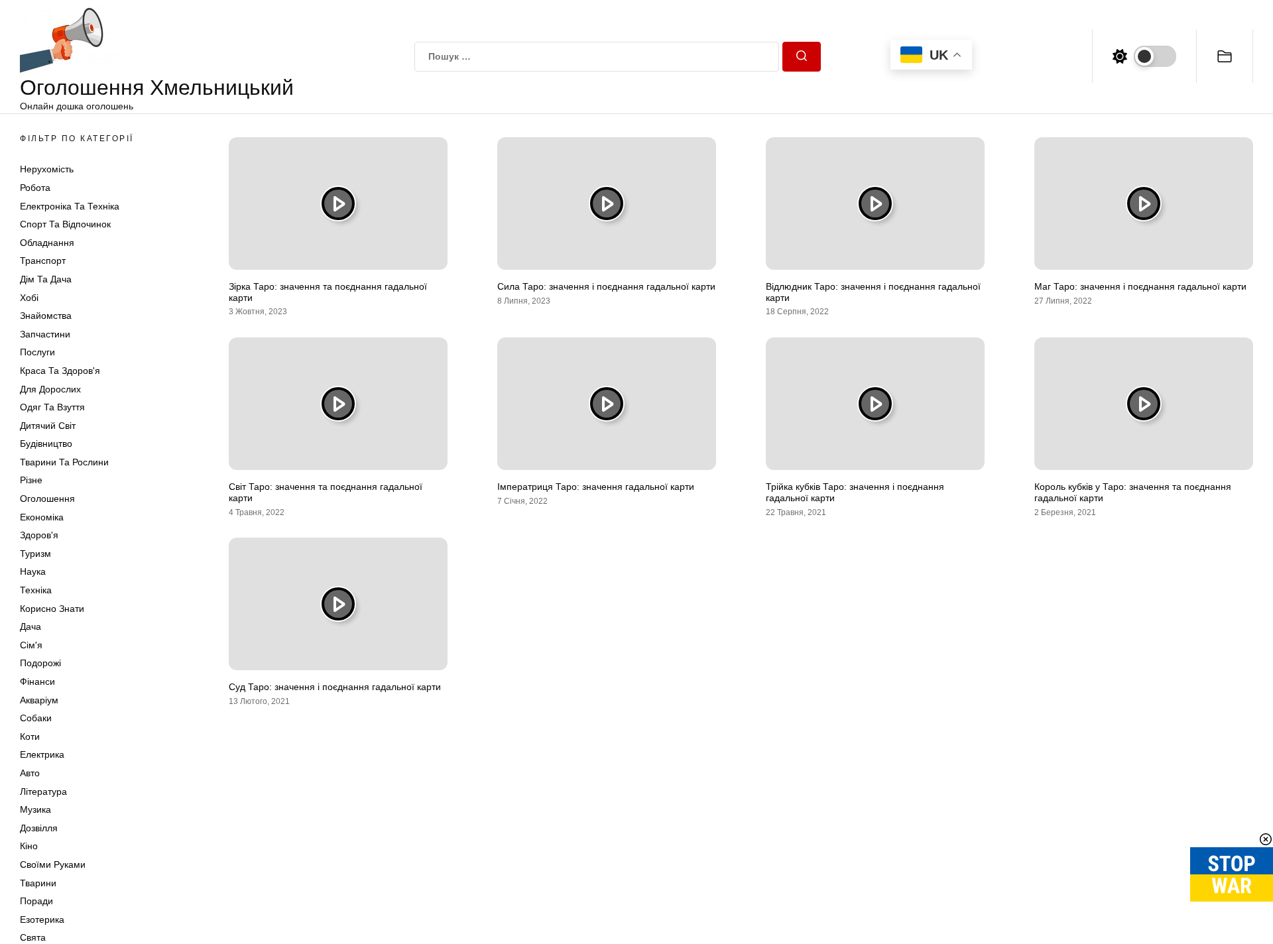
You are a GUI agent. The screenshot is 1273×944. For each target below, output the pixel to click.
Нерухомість (47, 169)
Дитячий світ (48, 425)
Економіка (42, 517)
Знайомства (46, 315)
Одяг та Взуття (52, 407)
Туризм (35, 553)
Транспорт (43, 260)
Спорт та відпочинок (65, 224)
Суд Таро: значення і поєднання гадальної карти (335, 686)
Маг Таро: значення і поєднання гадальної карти (1140, 286)
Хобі (29, 297)
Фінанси (37, 681)
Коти (30, 736)
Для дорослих (50, 389)
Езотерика (42, 919)
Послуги (37, 352)
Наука (33, 571)
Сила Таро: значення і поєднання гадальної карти (606, 286)
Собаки (36, 718)
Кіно (29, 846)
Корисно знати (52, 608)
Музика (35, 809)
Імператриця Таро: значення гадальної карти (595, 486)
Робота (35, 187)
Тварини (38, 883)
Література (43, 791)
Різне (31, 480)
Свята (33, 937)
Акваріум (39, 700)
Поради (36, 901)
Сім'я (31, 645)
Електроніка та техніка (69, 206)
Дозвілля (39, 828)
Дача (30, 626)
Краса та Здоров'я (60, 370)
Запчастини (45, 334)
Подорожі (40, 663)
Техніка (36, 590)
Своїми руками (53, 864)
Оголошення (47, 498)
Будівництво (46, 443)
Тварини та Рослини (64, 462)
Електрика (42, 754)
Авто (30, 773)
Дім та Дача (46, 279)
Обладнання (47, 242)
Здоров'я (39, 535)
